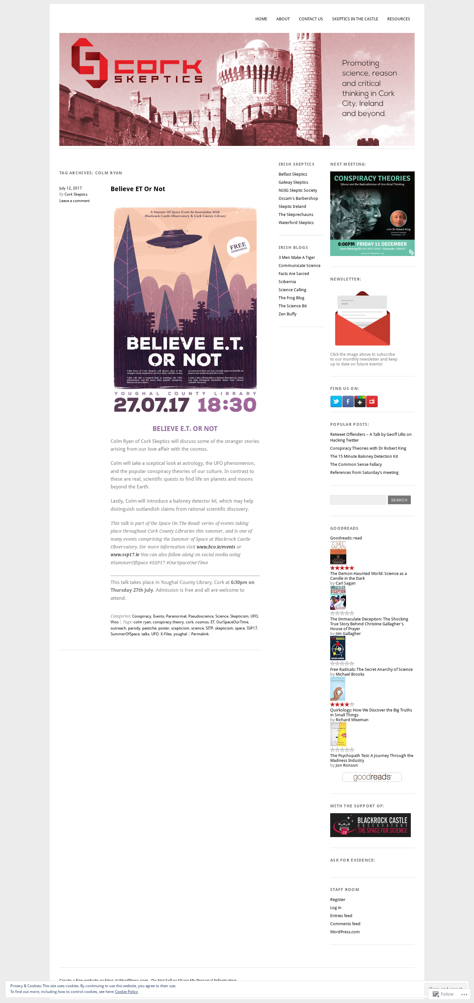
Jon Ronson (347, 765)
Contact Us (311, 18)
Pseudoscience (200, 616)
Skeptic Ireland (292, 206)
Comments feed (345, 923)
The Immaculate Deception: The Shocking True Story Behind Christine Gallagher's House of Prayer (369, 624)
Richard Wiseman (352, 719)
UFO (254, 616)
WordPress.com (345, 931)
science (197, 628)
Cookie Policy (126, 991)
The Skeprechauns (296, 214)
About (283, 18)
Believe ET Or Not (138, 189)
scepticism (180, 628)
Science (221, 616)
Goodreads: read (346, 538)
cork (189, 622)
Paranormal (176, 616)
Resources (398, 18)
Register (337, 899)
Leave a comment (74, 201)
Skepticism (239, 616)
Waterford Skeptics (296, 222)
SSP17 (252, 628)
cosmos (202, 622)
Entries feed (341, 915)
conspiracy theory (168, 622)
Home (261, 18)
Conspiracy (141, 616)
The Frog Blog (291, 297)
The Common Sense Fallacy (356, 464)
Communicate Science (300, 265)
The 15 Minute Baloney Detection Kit (364, 456)
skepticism (224, 628)
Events (158, 616)
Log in (335, 907)
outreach (118, 628)
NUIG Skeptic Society (298, 190)
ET (212, 622)
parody (134, 628)
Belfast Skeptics (293, 174)
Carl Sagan (346, 583)
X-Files (166, 634)
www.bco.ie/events (216, 546)
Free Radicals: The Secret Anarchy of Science (371, 669)
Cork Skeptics (75, 194)
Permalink (200, 634)
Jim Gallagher (348, 633)
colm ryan (142, 622)
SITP (209, 628)
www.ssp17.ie (125, 554)
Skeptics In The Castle (355, 18)
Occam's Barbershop (298, 198)
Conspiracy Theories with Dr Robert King (368, 448)
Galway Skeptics (293, 182)
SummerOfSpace (125, 634)
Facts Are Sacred (294, 273)
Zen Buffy (287, 314)
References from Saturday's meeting (364, 472)
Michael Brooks (350, 674)
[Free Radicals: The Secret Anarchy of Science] (337, 658)
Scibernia (287, 281)
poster (163, 628)
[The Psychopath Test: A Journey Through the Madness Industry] (338, 744)
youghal (180, 634)
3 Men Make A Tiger (297, 257)
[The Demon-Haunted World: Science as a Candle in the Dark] (338, 562)
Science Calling (292, 289)
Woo (115, 622)
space (240, 628)
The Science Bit (293, 305)
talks (145, 634)
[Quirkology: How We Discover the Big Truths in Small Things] (337, 699)
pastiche (149, 628)
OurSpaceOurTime (232, 622)
